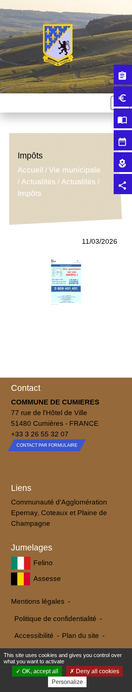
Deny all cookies (96, 671)
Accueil (30, 170)
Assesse (47, 578)
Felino (43, 562)
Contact (25, 388)
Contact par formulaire (46, 445)
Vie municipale (74, 170)
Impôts (29, 193)
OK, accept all (39, 671)
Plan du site (80, 635)
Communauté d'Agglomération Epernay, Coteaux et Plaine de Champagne (59, 512)
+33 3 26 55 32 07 (40, 434)
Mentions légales (38, 601)
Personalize (67, 682)
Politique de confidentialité (55, 618)
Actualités (38, 181)
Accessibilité (34, 635)
